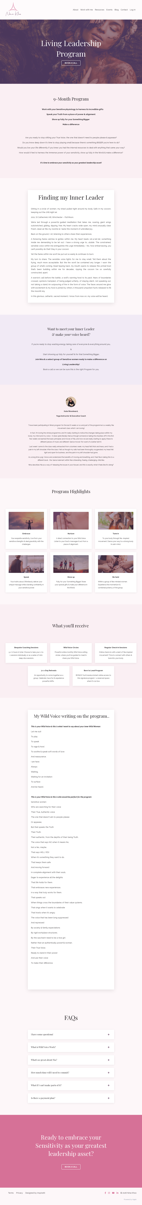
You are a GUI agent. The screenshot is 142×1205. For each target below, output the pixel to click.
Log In (132, 10)
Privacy (19, 1193)
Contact (124, 10)
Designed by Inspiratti (35, 1193)
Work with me (86, 10)
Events (109, 10)
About (75, 10)
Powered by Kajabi (130, 1199)
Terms (11, 1193)
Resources (99, 10)
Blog (117, 10)
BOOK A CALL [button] (71, 63)
